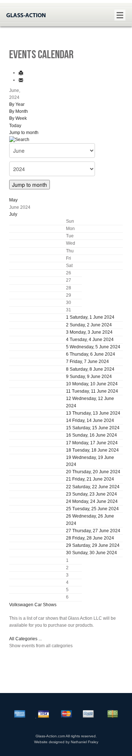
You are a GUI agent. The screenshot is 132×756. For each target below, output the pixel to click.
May (13, 200)
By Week (18, 118)
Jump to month (23, 132)
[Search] (19, 139)
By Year (17, 104)
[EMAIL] (20, 79)
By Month (18, 111)
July (13, 214)
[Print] (20, 72)
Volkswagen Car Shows (32, 604)
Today (15, 125)
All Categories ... (25, 638)
